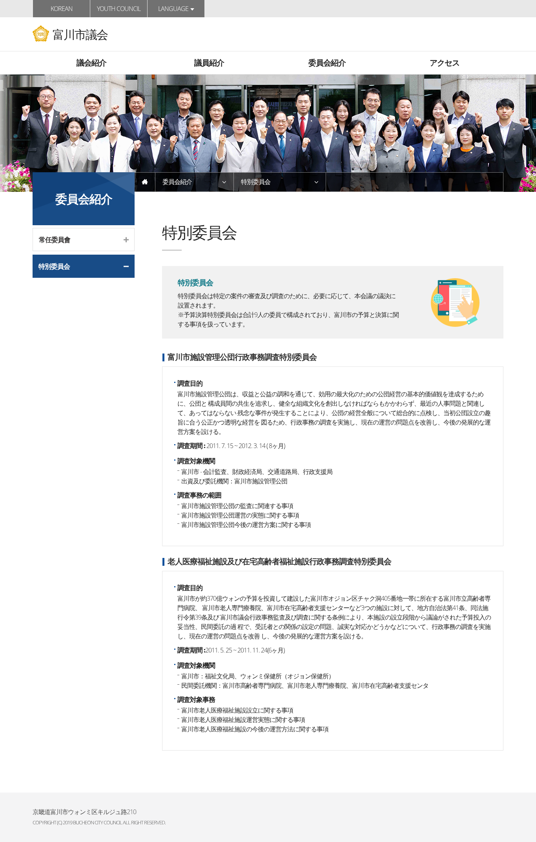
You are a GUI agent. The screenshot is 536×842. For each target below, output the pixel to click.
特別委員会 (54, 266)
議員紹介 (209, 62)
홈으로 (145, 182)
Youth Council (118, 8)
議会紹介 (91, 62)
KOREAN (62, 8)
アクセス (444, 62)
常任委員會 (54, 239)
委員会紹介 (327, 62)
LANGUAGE (173, 8)
